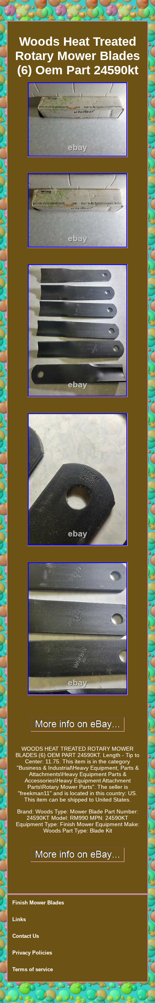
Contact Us (25, 936)
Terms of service (32, 969)
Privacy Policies (32, 953)
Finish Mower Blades (38, 903)
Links (19, 919)
